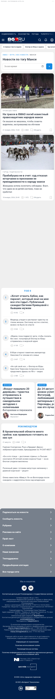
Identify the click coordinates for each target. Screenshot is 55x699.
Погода (35, 34)
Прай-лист (8, 538)
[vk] (30, 588)
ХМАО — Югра (9, 55)
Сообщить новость (12, 519)
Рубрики (7, 525)
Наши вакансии (11, 552)
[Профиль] (52, 40)
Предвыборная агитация (16, 565)
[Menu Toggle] (3, 40)
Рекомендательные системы (27, 649)
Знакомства (24, 34)
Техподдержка (10, 558)
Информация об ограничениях (27, 642)
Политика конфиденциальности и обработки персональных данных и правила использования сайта (27, 653)
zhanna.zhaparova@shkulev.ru (19, 628)
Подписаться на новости (15, 512)
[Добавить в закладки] (50, 130)
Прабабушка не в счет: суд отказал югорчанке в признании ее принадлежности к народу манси (25, 178)
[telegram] (24, 588)
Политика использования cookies (27, 645)
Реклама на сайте (12, 532)
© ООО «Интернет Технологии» (27, 682)
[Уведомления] (46, 40)
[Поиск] (40, 40)
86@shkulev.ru (39, 616)
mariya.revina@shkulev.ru (19, 632)
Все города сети (11, 571)
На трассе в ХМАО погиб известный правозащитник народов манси (25, 116)
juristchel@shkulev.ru (27, 619)
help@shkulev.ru (33, 621)
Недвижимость (9, 34)
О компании (9, 545)
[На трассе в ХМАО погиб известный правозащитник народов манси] (27, 90)
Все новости (22, 55)
